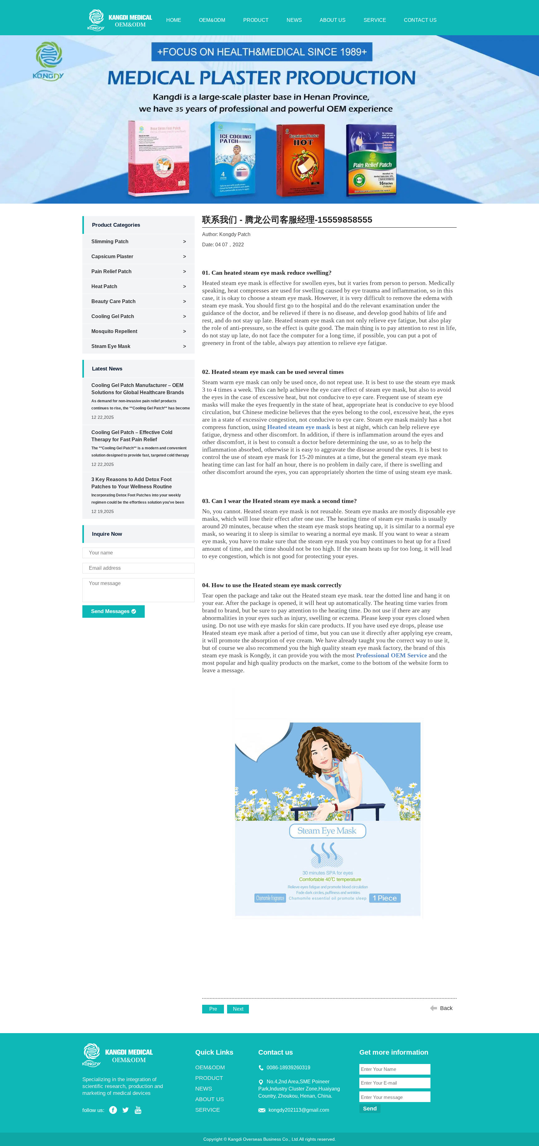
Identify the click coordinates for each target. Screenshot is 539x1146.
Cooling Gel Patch (112, 316)
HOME (173, 20)
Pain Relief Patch (111, 271)
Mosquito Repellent (114, 331)
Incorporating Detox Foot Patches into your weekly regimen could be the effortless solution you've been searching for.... (137, 502)
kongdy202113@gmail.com (299, 1110)
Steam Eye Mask (110, 346)
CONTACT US (420, 20)
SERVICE (375, 20)
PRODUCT (256, 20)
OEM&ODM (212, 20)
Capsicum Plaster (112, 256)
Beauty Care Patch (113, 301)
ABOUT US (333, 20)
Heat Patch (104, 286)
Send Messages (111, 611)
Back (446, 1008)
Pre (213, 1009)
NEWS (294, 20)
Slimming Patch (110, 241)
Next (238, 1009)
